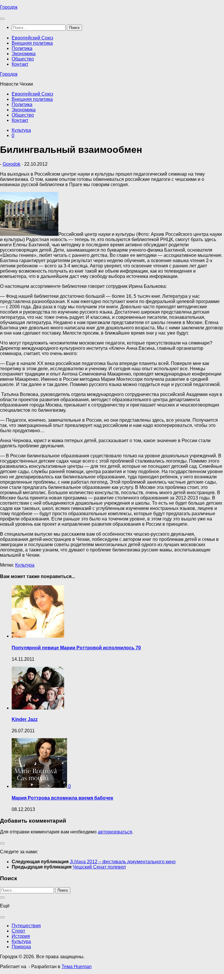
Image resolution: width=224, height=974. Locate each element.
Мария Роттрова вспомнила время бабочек (62, 797)
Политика (22, 48)
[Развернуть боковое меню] (2, 843)
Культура (21, 130)
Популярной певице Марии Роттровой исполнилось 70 (76, 647)
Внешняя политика (32, 43)
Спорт (18, 930)
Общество (23, 58)
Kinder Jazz (25, 719)
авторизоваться (115, 831)
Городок (9, 7)
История (21, 936)
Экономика (24, 53)
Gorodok (11, 164)
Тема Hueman (77, 966)
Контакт (20, 64)
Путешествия (26, 925)
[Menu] (2, 19)
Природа (21, 946)
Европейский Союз (32, 37)
